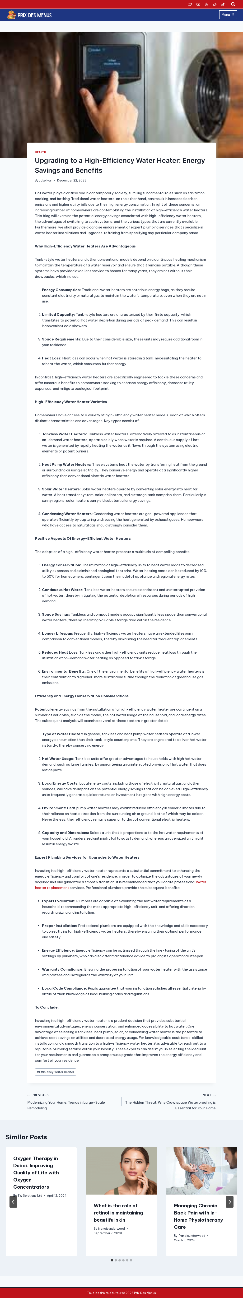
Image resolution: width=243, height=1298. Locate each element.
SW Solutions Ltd (30, 1195)
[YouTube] (198, 4)
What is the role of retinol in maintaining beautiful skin (118, 1213)
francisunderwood (111, 1228)
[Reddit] (214, 4)
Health (40, 152)
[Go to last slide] (13, 1202)
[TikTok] (222, 4)
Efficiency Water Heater (55, 1072)
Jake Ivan (45, 180)
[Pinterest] (206, 4)
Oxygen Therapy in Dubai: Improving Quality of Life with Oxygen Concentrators (36, 1172)
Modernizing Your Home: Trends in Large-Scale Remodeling (66, 1101)
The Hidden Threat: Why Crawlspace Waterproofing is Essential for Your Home (170, 1101)
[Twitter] (190, 4)
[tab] (112, 1260)
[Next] (230, 1202)
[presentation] (121, 1171)
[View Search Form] (233, 4)
